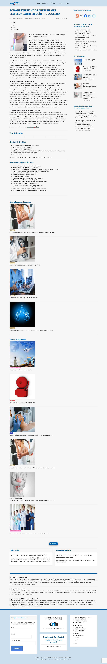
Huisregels (50, 659)
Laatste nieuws (78, 625)
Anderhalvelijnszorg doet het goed (21, 176)
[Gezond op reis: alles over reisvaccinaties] (22, 354)
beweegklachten (50, 136)
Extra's (76, 640)
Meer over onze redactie (80, 620)
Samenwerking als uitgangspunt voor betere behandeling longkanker (30, 181)
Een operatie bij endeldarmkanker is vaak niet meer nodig (25, 265)
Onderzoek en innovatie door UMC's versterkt (24, 174)
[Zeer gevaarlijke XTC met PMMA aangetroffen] (22, 386)
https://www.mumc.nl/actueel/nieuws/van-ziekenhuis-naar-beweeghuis (46, 150)
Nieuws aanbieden (79, 630)
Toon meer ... (53, 543)
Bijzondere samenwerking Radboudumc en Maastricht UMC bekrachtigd (31, 171)
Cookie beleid (62, 659)
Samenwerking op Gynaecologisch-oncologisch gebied (26, 165)
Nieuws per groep (78, 627)
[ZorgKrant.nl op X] (81, 16)
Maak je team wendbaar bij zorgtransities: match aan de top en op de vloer (30, 533)
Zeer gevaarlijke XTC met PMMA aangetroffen (22, 402)
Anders (11, 433)
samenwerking (14, 136)
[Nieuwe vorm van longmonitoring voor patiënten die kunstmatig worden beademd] (22, 314)
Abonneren (17, 648)
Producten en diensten (15, 367)
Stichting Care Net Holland (49, 657)
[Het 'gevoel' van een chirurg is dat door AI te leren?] (22, 281)
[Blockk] (14, 3)
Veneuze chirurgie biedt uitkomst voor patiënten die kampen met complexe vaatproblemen (36, 169)
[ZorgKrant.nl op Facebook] (85, 16)
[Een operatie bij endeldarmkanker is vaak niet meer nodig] (22, 249)
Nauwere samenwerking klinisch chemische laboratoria (27, 187)
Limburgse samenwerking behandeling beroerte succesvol (28, 185)
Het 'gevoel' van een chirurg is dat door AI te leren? (23, 297)
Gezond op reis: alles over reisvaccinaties (21, 370)
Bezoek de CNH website (49, 628)
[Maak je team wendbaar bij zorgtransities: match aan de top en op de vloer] (22, 517)
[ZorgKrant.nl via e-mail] (94, 16)
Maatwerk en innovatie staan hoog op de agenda (25, 180)
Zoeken (76, 643)
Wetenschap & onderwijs (16, 498)
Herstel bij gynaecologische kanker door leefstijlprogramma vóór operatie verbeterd (32, 232)
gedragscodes (87, 604)
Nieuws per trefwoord (80, 629)
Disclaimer (38, 659)
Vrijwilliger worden (79, 622)
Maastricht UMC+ (29, 136)
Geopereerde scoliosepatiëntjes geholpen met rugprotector (28, 178)
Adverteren (77, 633)
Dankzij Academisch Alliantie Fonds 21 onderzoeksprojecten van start (30, 190)
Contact (76, 637)
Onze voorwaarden (79, 635)
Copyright (44, 659)
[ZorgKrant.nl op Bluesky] (90, 16)
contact (28, 606)
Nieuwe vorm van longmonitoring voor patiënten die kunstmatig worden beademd (31, 330)
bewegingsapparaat (61, 136)
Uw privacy (68, 659)
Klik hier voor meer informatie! (53, 646)
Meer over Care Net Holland (81, 617)
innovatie (21, 136)
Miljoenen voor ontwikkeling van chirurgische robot (25, 167)
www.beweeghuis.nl (33, 127)
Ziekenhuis (63, 18)
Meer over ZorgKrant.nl (80, 619)
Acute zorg (12, 400)
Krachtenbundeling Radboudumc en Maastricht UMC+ (26, 183)
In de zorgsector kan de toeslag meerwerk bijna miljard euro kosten (30, 188)
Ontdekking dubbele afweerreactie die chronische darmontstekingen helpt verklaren (32, 500)
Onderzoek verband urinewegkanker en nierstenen (25, 172)
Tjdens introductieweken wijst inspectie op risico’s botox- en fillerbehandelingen (31, 435)
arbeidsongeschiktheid (40, 136)
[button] (45, 3)
